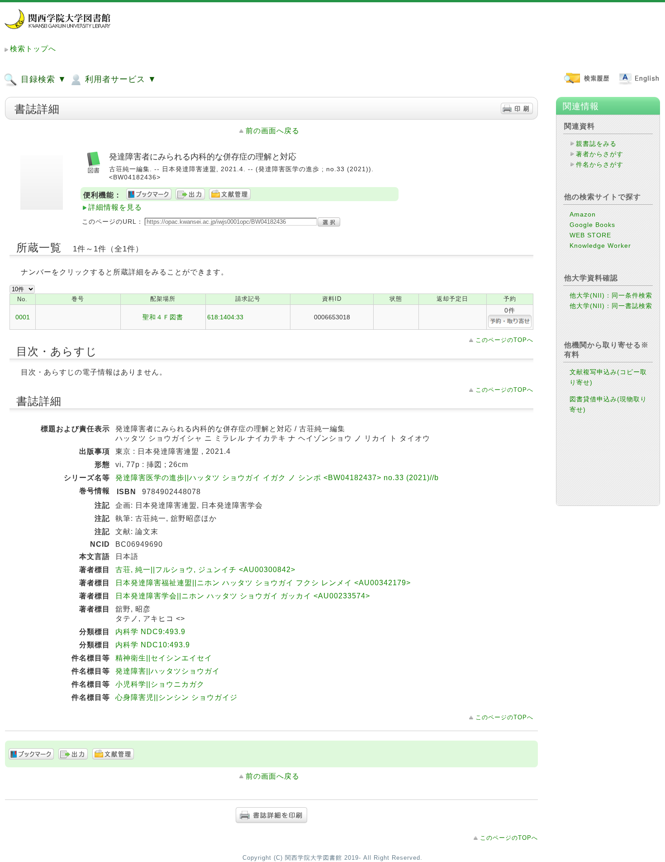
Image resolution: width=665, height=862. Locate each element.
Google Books (592, 224)
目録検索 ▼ (42, 79)
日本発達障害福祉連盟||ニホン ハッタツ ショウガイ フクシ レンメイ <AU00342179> (263, 583)
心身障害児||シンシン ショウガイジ (176, 697)
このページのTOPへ (504, 340)
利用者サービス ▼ (119, 79)
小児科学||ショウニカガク (159, 684)
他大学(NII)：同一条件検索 (611, 295)
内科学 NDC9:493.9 (150, 632)
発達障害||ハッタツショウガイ (167, 671)
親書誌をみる (596, 143)
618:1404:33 (225, 317)
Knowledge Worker (600, 245)
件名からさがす (599, 164)
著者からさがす (599, 154)
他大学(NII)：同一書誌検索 (611, 305)
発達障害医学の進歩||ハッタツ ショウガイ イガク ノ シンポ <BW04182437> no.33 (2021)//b (277, 478)
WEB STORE (590, 235)
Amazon (583, 214)
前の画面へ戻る (272, 131)
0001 (22, 317)
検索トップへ (33, 49)
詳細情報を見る (115, 207)
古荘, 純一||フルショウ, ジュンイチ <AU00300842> (205, 569)
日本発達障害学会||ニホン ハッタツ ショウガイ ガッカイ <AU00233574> (242, 596)
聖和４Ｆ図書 (162, 317)
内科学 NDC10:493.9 (152, 645)
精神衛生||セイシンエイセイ (163, 658)
